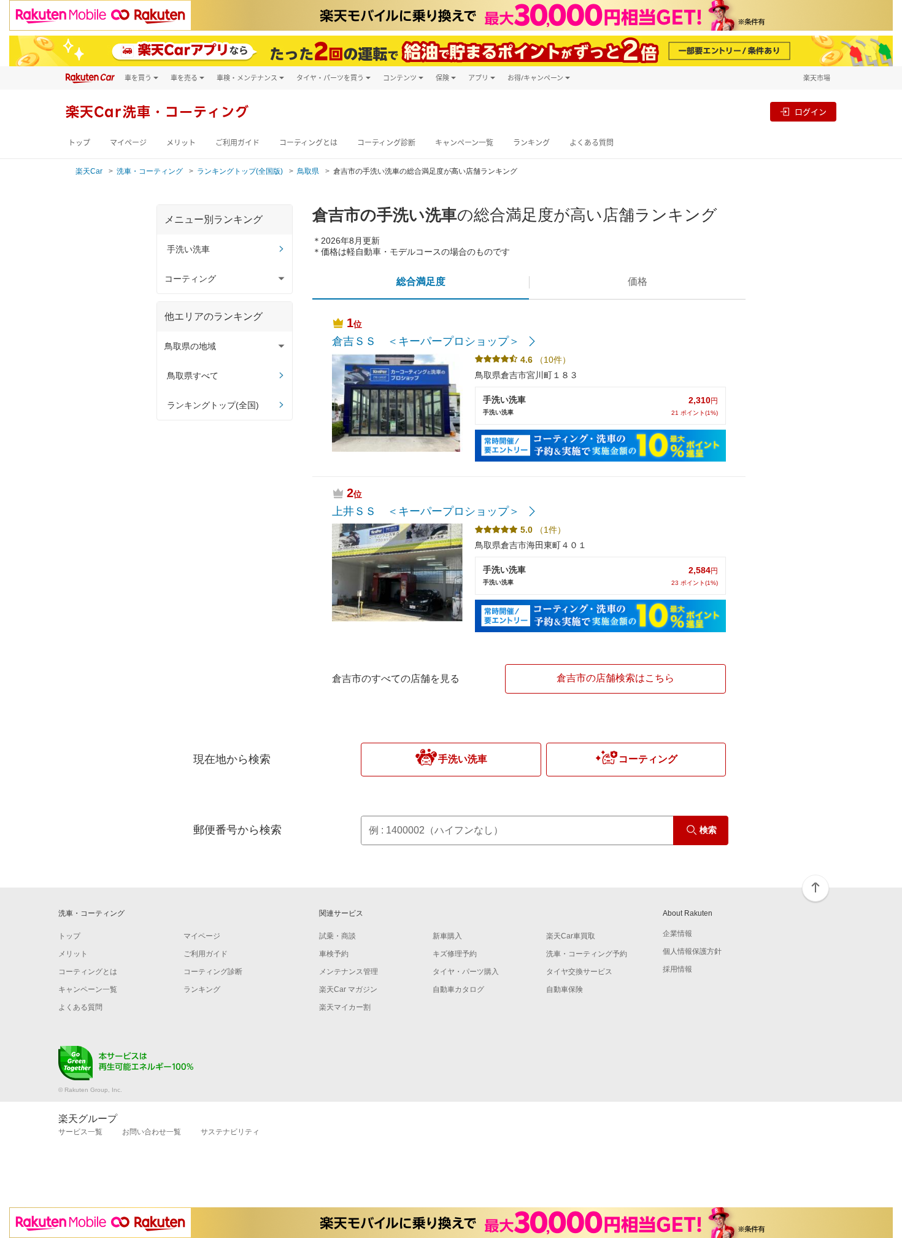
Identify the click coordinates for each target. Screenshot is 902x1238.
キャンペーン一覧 (464, 142)
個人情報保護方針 (692, 951)
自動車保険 (564, 989)
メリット (181, 142)
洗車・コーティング (150, 171)
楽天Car (88, 171)
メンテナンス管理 (348, 971)
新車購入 (447, 936)
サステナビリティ (230, 1132)
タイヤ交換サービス (579, 971)
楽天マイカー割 (345, 1007)
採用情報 (677, 969)
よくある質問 (591, 142)
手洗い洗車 (188, 249)
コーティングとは (308, 142)
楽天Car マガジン (348, 989)
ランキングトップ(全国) (213, 405)
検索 (708, 830)
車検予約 (334, 954)
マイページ (128, 142)
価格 (637, 281)
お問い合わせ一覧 (151, 1132)
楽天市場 (816, 77)
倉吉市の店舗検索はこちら (615, 678)
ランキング (531, 142)
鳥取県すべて (192, 376)
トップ (79, 142)
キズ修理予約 (455, 954)
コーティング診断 (386, 142)
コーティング (648, 759)
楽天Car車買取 (570, 936)
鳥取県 (308, 171)
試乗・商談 (337, 936)
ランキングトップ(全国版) (240, 171)
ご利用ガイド (237, 142)
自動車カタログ (458, 989)
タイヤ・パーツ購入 (466, 971)
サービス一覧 (80, 1132)
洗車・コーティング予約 (586, 954)
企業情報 (677, 933)
